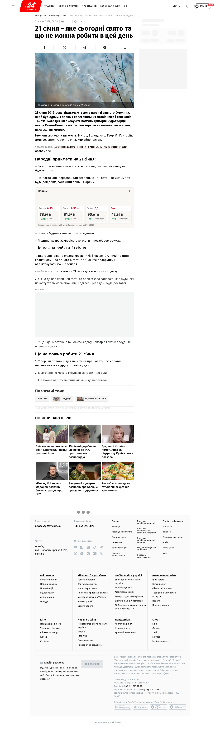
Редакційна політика (122, 532)
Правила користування (118, 554)
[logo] (30, 6)
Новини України (48, 584)
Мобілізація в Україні (128, 575)
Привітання (89, 6)
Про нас (116, 521)
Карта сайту (168, 548)
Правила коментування (144, 556)
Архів (165, 542)
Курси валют (159, 584)
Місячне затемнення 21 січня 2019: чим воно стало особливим (81, 149)
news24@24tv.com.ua (48, 526)
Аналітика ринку (123, 623)
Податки (156, 600)
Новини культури (58, 16)
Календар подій (110, 6)
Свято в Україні (69, 6)
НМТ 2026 (82, 636)
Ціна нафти (158, 579)
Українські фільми (50, 628)
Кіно (43, 619)
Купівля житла (122, 628)
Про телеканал (119, 537)
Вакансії (167, 532)
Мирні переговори (87, 588)
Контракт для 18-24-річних (129, 596)
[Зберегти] (125, 47)
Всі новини (47, 575)
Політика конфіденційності (146, 522)
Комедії (44, 636)
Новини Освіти (87, 619)
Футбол (156, 628)
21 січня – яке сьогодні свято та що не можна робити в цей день (101, 16)
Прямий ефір (47, 588)
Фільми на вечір (48, 632)
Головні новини (48, 579)
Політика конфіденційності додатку (146, 540)
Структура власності (173, 537)
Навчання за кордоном (90, 645)
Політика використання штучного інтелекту (146, 531)
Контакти (167, 527)
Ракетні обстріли (87, 579)
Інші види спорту (161, 641)
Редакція (116, 527)
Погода (44, 601)
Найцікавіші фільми (51, 623)
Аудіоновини (47, 597)
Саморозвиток (85, 640)
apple (140, 707)
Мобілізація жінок (124, 592)
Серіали (44, 641)
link (75, 547)
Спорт (156, 619)
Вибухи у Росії (85, 601)
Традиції (49, 6)
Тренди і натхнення (125, 632)
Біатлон (156, 636)
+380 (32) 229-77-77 (132, 686)
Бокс (154, 623)
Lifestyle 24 (40, 16)
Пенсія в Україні (160, 605)
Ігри (165, 553)
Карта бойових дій (87, 584)
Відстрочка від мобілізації (129, 600)
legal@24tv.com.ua (151, 689)
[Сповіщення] (187, 6)
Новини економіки (164, 575)
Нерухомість (123, 619)
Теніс (155, 632)
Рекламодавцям (119, 548)
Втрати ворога (85, 606)
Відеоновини (47, 592)
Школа (81, 631)
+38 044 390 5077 (84, 526)
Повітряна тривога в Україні (93, 592)
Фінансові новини (162, 588)
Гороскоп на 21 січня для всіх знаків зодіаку (86, 271)
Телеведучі (117, 542)
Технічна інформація (173, 521)
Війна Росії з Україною (92, 575)
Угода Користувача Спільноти (146, 549)
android (122, 707)
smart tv (158, 707)
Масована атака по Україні (92, 597)
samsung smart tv (177, 707)
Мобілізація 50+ (123, 587)
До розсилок (92, 664)
